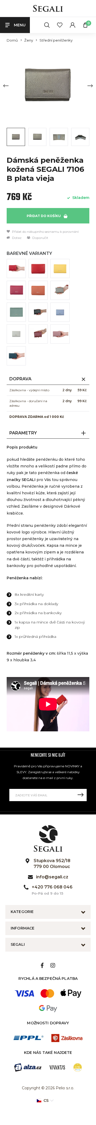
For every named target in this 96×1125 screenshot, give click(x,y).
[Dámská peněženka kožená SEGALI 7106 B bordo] (38, 334)
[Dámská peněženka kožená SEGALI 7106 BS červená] (38, 268)
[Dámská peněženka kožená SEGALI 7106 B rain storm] (16, 355)
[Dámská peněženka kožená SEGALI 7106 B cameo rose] (60, 334)
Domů (12, 40)
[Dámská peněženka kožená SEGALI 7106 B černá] (38, 312)
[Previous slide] (6, 86)
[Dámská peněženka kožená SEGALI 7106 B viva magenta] (16, 290)
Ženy (28, 40)
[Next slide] (90, 86)
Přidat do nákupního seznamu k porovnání (45, 231)
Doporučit (39, 237)
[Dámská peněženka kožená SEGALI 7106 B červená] (16, 268)
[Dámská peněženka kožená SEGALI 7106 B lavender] (60, 312)
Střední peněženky (56, 40)
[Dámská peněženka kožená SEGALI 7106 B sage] (16, 312)
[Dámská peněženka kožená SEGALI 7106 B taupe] (60, 290)
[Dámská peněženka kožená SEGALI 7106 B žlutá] (60, 268)
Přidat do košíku (44, 216)
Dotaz (16, 237)
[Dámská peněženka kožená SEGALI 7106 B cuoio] (38, 290)
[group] (48, 86)
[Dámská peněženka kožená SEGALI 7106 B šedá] (16, 334)
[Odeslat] (80, 795)
